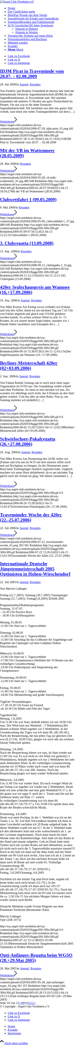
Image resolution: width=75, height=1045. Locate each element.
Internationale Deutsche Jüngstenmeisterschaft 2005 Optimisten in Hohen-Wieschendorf (35, 568)
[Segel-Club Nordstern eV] (17, 1)
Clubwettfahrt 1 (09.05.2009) (28, 199)
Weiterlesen (7, 121)
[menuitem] (41, 8)
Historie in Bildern (26, 28)
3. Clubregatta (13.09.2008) (26, 243)
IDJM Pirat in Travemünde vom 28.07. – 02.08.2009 (32, 74)
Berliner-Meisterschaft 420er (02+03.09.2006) (29, 365)
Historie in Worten (26, 32)
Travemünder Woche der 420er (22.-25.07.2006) (31, 517)
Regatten (35, 84)
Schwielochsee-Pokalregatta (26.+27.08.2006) (27, 441)
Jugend (24, 84)
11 (29, 1003)
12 (31, 1003)
